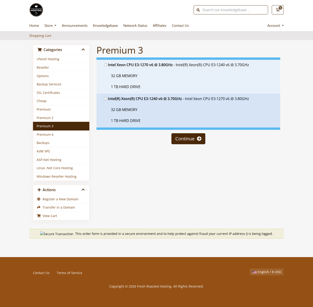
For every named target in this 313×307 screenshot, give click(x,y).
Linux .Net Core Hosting (55, 168)
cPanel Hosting (48, 59)
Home (34, 25)
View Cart (49, 216)
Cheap (42, 101)
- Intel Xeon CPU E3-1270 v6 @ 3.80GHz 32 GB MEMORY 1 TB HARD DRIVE (178, 109)
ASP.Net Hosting (49, 160)
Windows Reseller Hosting (57, 176)
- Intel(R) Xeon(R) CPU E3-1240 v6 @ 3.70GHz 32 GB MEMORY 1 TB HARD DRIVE (178, 75)
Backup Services (49, 84)
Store (49, 25)
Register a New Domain (60, 199)
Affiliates (159, 25)
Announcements (75, 25)
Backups (43, 143)
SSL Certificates (48, 92)
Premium (44, 109)
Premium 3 (45, 126)
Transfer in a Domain (58, 207)
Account (274, 25)
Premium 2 (45, 118)
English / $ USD (269, 272)
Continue (186, 139)
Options (43, 76)
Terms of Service (69, 273)
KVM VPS (43, 151)
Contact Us (180, 25)
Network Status (135, 25)
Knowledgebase (105, 25)
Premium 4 (45, 134)
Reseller (43, 67)
